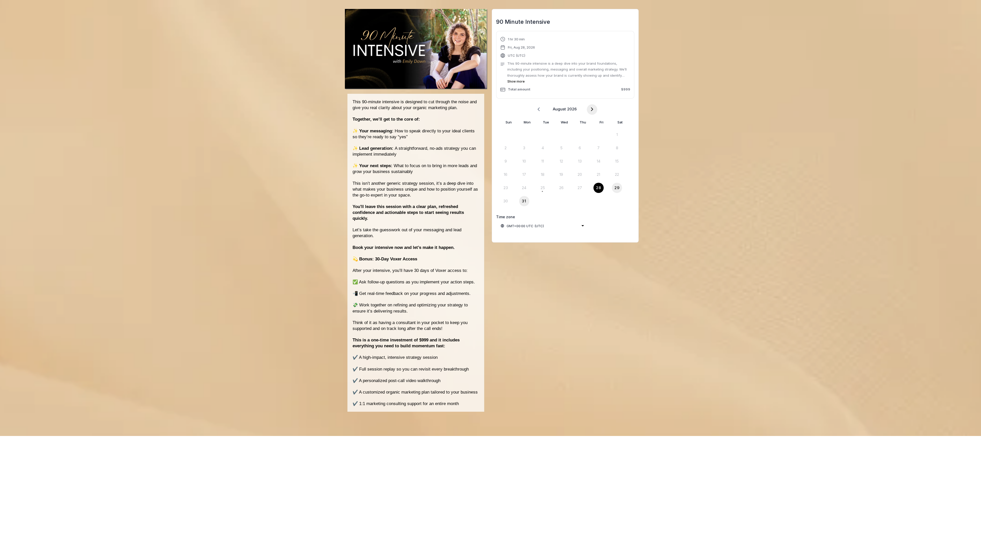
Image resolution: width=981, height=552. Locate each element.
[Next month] (592, 109)
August (559, 109)
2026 (572, 109)
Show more (516, 81)
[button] (565, 65)
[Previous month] (538, 109)
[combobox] (542, 226)
